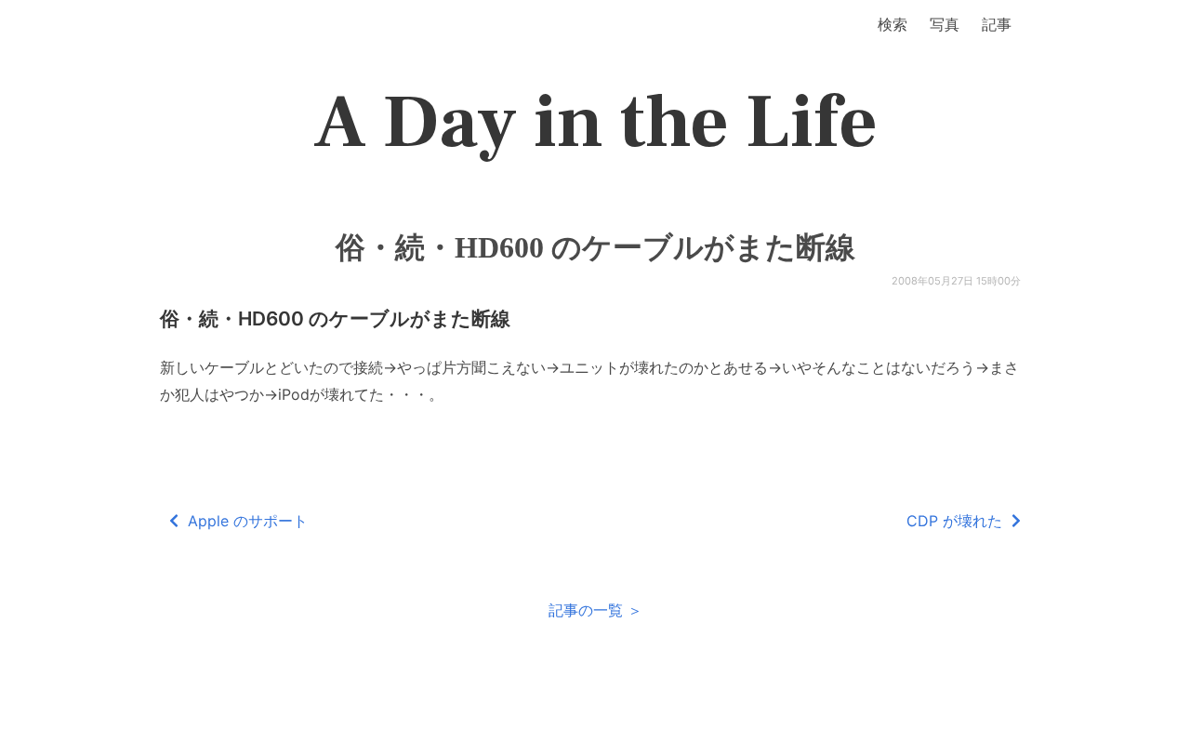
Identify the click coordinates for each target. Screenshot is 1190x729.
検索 (892, 24)
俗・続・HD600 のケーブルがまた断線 (595, 247)
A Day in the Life (595, 122)
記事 (997, 24)
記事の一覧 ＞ (595, 610)
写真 (944, 24)
